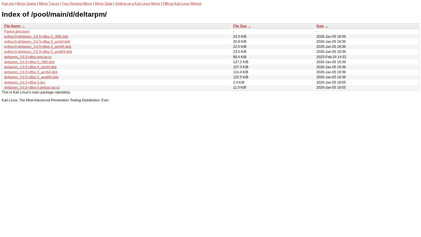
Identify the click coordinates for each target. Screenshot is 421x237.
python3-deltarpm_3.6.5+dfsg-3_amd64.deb (38, 52)
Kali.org (8, 3)
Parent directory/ (17, 31)
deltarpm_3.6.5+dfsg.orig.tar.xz (28, 57)
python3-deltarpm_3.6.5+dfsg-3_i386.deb (36, 36)
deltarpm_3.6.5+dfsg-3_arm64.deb (31, 72)
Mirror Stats (103, 3)
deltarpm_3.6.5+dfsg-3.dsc (24, 82)
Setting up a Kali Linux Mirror (137, 3)
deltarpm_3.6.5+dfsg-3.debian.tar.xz (32, 87)
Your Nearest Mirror (77, 3)
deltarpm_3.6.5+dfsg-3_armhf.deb (30, 67)
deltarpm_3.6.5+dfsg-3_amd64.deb (31, 77)
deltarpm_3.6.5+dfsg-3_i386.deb (29, 62)
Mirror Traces (49, 3)
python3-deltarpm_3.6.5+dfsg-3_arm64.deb (37, 46)
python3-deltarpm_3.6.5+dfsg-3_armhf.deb (37, 41)
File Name (12, 26)
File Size (240, 26)
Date (320, 26)
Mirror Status (26, 3)
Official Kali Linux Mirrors (182, 3)
